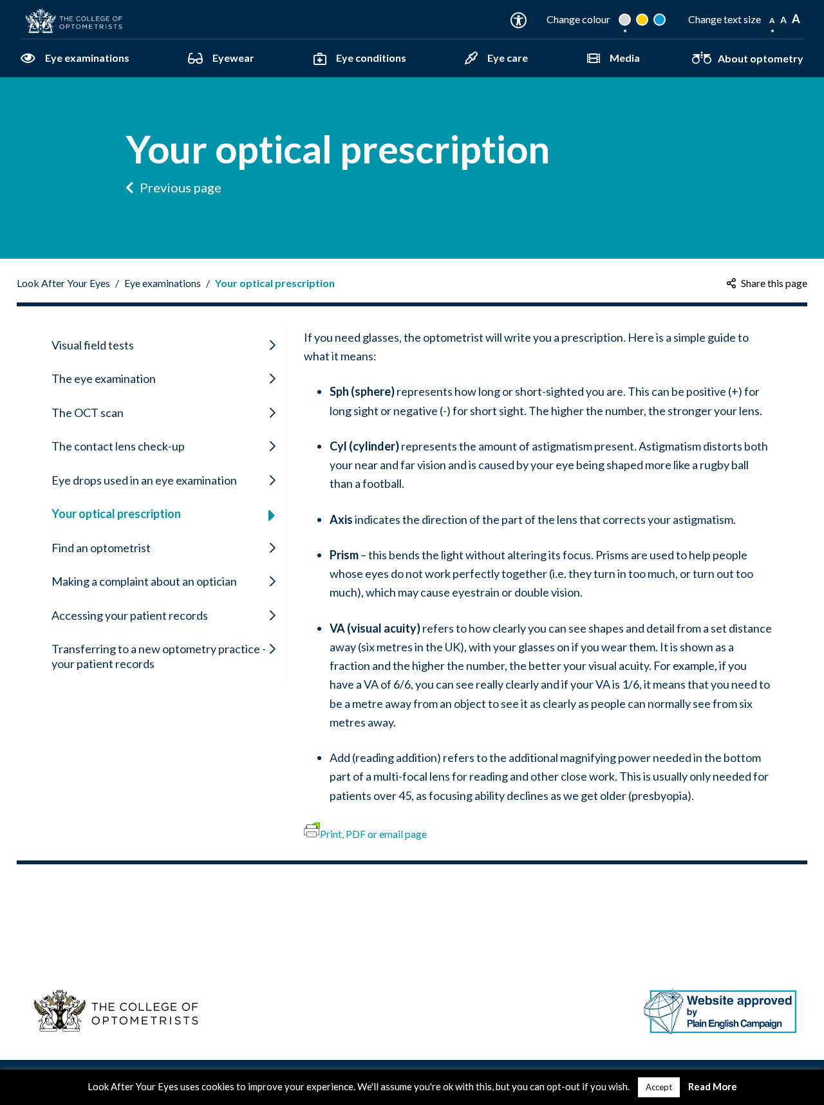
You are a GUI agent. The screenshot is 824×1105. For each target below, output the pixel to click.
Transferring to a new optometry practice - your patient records (159, 656)
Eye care (507, 57)
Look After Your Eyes (63, 283)
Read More (712, 1086)
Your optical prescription (275, 283)
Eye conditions (371, 57)
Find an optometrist (101, 548)
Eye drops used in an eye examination (144, 480)
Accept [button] (659, 1087)
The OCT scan (88, 412)
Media (625, 57)
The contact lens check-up (118, 446)
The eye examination (104, 378)
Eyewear (233, 57)
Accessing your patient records (130, 615)
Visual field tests (93, 345)
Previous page (179, 187)
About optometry (760, 58)
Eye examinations (87, 57)
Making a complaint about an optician (144, 581)
